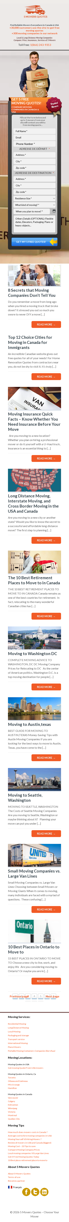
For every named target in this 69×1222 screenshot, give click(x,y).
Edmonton (13, 1104)
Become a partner (16, 1180)
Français (17, 1187)
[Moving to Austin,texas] (34, 719)
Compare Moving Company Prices (24, 1149)
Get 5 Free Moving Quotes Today (23, 1156)
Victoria (11, 1111)
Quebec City (14, 1119)
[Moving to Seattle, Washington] (34, 789)
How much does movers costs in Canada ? (27, 1132)
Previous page (19, 996)
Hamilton (12, 1088)
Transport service (16, 1039)
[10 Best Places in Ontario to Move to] (34, 941)
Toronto (12, 1077)
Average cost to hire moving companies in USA (30, 1135)
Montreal (12, 1115)
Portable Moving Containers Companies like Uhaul (31, 1051)
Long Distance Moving (18, 1027)
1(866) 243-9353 (40, 44)
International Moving (18, 1043)
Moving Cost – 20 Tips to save (22, 1146)
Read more (46, 324)
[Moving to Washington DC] (34, 648)
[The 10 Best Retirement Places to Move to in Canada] (34, 572)
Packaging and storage (18, 1035)
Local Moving (14, 1031)
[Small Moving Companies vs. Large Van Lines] (34, 865)
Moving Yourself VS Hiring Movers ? (24, 1139)
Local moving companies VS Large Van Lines (28, 1153)
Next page (52, 996)
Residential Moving (17, 1023)
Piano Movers (14, 1047)
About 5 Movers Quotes (19, 1173)
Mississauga (14, 1084)
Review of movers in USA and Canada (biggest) (29, 1142)
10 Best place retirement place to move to (27, 1160)
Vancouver (13, 1097)
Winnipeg (12, 1108)
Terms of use (14, 1177)
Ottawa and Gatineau (18, 1081)
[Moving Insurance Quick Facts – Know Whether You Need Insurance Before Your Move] (34, 408)
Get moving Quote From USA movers (25, 1068)
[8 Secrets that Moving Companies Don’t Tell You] (34, 284)
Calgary (11, 1101)
